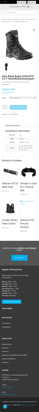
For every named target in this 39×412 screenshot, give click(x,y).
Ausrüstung (9, 19)
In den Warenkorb (18, 107)
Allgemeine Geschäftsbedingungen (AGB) (14, 355)
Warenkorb (5, 348)
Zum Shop (18, 258)
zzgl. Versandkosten (8, 92)
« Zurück (5, 1)
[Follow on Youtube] (9, 309)
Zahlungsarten (6, 327)
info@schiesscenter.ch (8, 394)
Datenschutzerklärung (8, 359)
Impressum (5, 362)
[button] (34, 30)
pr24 (11, 405)
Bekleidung (16, 19)
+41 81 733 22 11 (7, 387)
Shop (3, 19)
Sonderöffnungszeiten (11, 301)
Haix (20, 135)
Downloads (5, 351)
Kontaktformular (7, 344)
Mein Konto (31, 2)
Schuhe (22, 19)
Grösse (4, 98)
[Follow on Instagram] (6, 309)
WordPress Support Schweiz (28, 405)
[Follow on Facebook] (3, 309)
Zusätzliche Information (12, 125)
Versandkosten (6, 323)
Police (27, 19)
